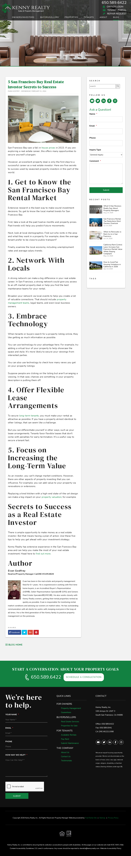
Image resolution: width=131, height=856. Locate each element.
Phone (92, 137)
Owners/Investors (23, 17)
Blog (116, 17)
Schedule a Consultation (83, 677)
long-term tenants (29, 415)
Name (92, 114)
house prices (48, 147)
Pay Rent (65, 739)
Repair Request (116, 13)
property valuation (52, 497)
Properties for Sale (69, 725)
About (103, 17)
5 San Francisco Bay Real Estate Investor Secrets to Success (36, 84)
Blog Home (15, 644)
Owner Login (114, 6)
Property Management (71, 708)
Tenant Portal (116, 10)
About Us (65, 752)
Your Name (11, 714)
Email (92, 125)
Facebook (15, 632)
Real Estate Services (70, 721)
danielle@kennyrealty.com (89, 848)
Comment (94, 161)
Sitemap (102, 818)
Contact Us (65, 756)
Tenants (89, 17)
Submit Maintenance (70, 743)
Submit (106, 190)
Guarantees (66, 712)
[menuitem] (23, 18)
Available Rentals (68, 735)
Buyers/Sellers (49, 17)
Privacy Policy (113, 818)
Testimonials (66, 760)
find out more (43, 553)
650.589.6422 (114, 2)
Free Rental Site (91, 818)
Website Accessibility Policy (110, 848)
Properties (71, 17)
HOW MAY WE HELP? (15, 755)
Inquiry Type (95, 149)
